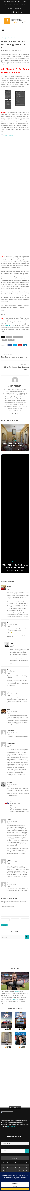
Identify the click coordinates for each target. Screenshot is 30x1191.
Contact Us (18, 8)
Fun (13, 38)
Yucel (11, 643)
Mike (11, 802)
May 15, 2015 (20, 570)
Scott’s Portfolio (10, 1)
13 (20, 50)
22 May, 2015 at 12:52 (12, 745)
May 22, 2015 (14, 50)
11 (7, 1170)
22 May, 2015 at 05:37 (12, 861)
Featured (9, 38)
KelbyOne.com (11, 1126)
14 (19, 1170)
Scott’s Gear (22, 1)
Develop (3, 38)
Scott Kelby (5, 50)
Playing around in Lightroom (14, 357)
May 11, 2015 (20, 449)
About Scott (8, 4)
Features (9, 336)
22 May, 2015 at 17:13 (12, 732)
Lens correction (18, 336)
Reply (8, 589)
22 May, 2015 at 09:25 (12, 784)
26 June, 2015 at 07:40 (12, 588)
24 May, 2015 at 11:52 (12, 693)
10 (3, 1170)
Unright (4, 339)
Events (10, 8)
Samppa (9, 670)
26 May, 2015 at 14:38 (12, 624)
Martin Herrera (11, 743)
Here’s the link (9, 325)
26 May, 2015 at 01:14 (12, 671)
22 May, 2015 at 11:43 (15, 803)
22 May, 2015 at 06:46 (12, 821)
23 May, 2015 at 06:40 (12, 711)
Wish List (11, 339)
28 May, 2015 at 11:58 (15, 645)
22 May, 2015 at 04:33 (12, 884)
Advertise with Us (20, 4)
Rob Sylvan (15, 999)
